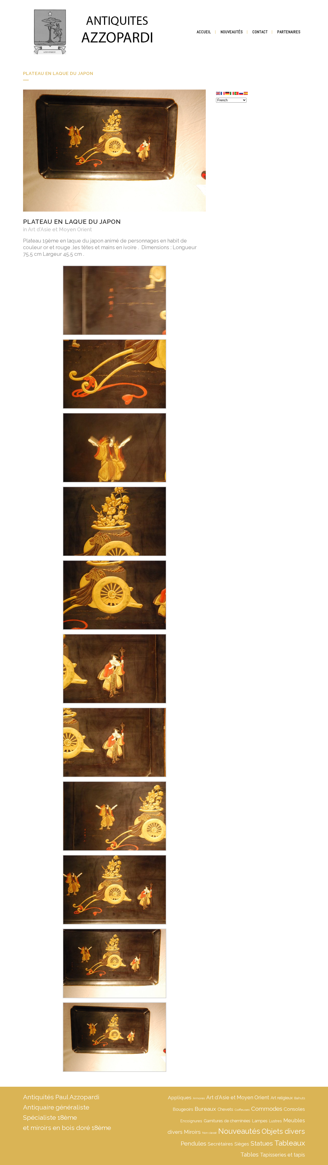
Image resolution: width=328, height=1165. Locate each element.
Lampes (260, 1120)
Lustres (275, 1121)
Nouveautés (239, 1131)
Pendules (193, 1143)
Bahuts (299, 1098)
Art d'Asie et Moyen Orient (60, 229)
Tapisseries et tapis (282, 1155)
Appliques (179, 1097)
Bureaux (205, 1109)
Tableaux (289, 1143)
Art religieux (282, 1097)
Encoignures (191, 1121)
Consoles (294, 1109)
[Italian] (232, 93)
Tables (249, 1154)
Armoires (199, 1098)
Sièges (241, 1144)
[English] (218, 93)
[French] (223, 93)
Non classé (209, 1132)
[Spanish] (246, 93)
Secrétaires (220, 1144)
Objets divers (283, 1131)
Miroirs (192, 1132)
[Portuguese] (236, 93)
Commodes (266, 1108)
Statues (262, 1143)
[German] (227, 93)
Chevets (225, 1109)
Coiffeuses (242, 1110)
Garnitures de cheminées (227, 1120)
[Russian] (241, 93)
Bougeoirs (183, 1109)
